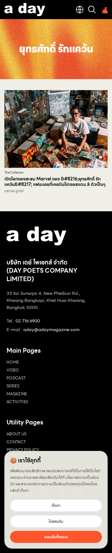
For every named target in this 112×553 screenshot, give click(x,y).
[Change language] (80, 9)
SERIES (13, 386)
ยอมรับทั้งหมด (56, 537)
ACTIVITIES (17, 402)
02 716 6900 (27, 320)
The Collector (14, 172)
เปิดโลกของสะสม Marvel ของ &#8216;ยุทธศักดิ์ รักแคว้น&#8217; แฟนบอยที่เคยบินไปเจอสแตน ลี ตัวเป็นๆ (54, 182)
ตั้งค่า (24, 490)
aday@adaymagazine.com (51, 329)
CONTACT (16, 442)
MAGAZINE (17, 394)
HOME (13, 362)
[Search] (92, 9)
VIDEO (13, 370)
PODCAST (16, 378)
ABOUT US (17, 434)
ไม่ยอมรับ (56, 521)
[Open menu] (104, 9)
